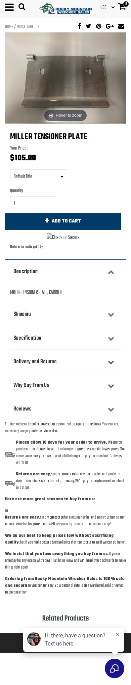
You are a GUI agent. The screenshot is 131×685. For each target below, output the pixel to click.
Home (9, 27)
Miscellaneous (28, 27)
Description (25, 271)
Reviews (22, 409)
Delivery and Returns (35, 361)
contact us (56, 517)
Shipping (22, 314)
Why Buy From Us (31, 385)
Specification (27, 338)
